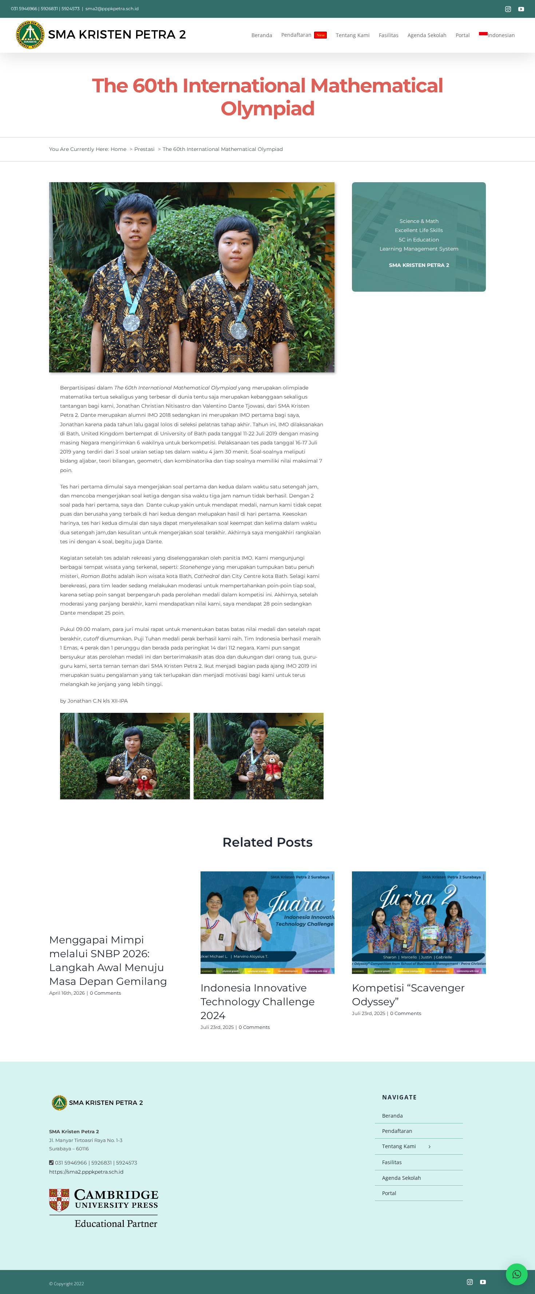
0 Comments (105, 993)
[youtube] (483, 1282)
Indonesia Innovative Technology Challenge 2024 (258, 1002)
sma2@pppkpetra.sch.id (112, 8)
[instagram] (470, 1282)
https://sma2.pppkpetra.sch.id (86, 1172)
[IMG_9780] (191, 184)
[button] (517, 1274)
